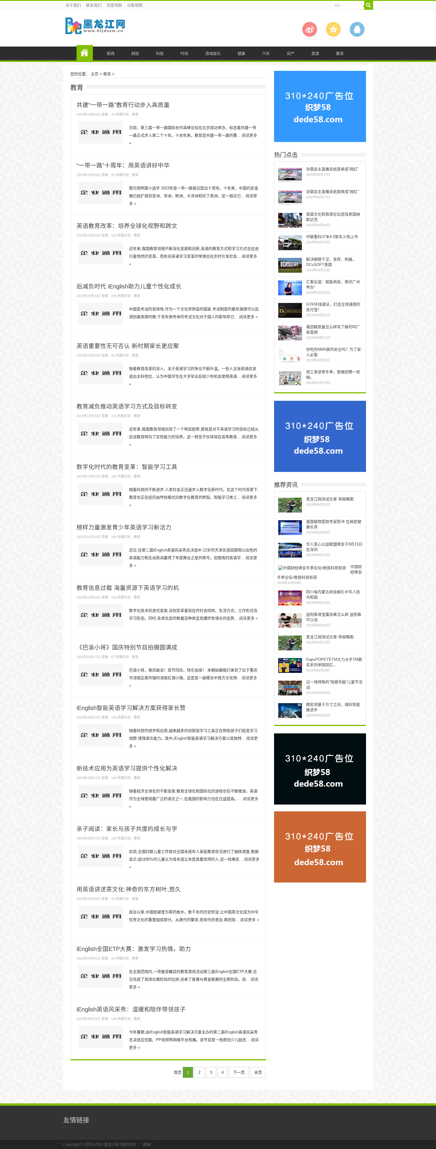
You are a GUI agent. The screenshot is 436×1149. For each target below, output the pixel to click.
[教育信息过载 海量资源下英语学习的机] (100, 626)
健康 (241, 53)
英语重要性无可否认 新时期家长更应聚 (128, 346)
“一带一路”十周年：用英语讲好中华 (123, 165)
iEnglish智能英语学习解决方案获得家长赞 (131, 708)
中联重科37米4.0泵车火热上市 (332, 236)
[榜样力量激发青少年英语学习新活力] (100, 566)
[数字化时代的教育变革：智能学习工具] (100, 505)
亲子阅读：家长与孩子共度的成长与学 (127, 829)
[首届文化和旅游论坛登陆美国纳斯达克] (290, 227)
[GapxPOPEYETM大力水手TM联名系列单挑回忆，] (290, 672)
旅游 (315, 53)
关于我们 (73, 5)
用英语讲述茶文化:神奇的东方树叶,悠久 (129, 889)
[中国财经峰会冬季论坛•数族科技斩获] (312, 568)
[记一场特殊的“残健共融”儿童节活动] (290, 694)
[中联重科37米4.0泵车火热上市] (290, 249)
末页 (258, 1072)
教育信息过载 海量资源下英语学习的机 (128, 588)
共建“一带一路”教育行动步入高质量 (123, 105)
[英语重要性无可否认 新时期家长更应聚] (100, 384)
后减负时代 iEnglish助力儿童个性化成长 (129, 286)
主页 (94, 74)
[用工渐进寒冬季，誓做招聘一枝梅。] (290, 384)
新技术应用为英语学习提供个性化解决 (127, 768)
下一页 (239, 1072)
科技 (160, 53)
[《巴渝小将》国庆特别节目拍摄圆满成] (100, 686)
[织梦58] (94, 30)
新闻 (110, 53)
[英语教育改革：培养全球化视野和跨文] (100, 264)
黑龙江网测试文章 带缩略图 (330, 499)
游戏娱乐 (213, 53)
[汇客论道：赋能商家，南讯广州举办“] (290, 294)
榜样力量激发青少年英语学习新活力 (124, 527)
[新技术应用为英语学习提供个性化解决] (100, 807)
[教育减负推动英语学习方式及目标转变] (100, 445)
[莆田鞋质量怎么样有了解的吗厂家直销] (290, 339)
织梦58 (85, 52)
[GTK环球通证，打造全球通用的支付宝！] (290, 317)
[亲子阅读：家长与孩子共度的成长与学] (100, 867)
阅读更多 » (248, 317)
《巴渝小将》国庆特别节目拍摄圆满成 (127, 647)
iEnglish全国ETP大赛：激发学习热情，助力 (134, 949)
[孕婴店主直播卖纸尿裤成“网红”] (290, 182)
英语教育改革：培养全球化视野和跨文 (127, 226)
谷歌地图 (134, 5)
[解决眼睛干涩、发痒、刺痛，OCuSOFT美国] (290, 272)
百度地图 (114, 5)
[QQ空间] (333, 38)
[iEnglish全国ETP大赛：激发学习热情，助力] (100, 987)
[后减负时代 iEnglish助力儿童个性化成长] (100, 325)
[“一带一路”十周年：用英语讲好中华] (100, 204)
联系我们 (93, 5)
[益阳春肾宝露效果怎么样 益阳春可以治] (290, 627)
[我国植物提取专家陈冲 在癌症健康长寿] (290, 534)
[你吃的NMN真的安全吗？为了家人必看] (290, 362)
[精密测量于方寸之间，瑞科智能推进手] (290, 717)
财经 (135, 53)
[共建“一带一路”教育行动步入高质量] (100, 143)
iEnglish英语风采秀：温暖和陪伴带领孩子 (131, 1009)
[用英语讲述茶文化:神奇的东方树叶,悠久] (100, 927)
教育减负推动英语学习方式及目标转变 (127, 406)
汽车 (266, 53)
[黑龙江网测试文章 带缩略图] (290, 512)
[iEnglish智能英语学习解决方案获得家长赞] (100, 746)
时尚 (184, 53)
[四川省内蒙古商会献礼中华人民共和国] (290, 604)
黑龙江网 (111, 1144)
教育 (340, 53)
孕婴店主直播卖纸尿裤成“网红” (332, 169)
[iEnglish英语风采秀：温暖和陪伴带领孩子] (100, 1048)
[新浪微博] (309, 38)
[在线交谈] (357, 38)
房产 (291, 53)
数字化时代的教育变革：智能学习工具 (127, 467)
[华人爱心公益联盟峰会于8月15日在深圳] (290, 557)
